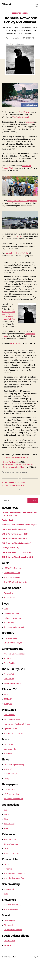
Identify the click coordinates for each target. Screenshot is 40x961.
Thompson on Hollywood (14, 627)
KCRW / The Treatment (13, 568)
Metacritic (8, 869)
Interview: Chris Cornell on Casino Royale (19, 525)
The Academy (9, 824)
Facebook (30, 122)
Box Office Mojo (10, 638)
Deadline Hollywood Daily (14, 765)
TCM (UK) (8, 699)
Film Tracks (8, 744)
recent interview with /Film (17, 253)
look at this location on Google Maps (22, 201)
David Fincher (24, 112)
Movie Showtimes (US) (13, 909)
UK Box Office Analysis (13, 643)
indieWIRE (8, 769)
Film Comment (9, 715)
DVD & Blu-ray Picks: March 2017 (15, 538)
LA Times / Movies (11, 794)
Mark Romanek (8, 312)
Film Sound (8, 925)
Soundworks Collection (13, 930)
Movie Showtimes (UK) (13, 905)
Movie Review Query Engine (15, 878)
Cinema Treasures (11, 844)
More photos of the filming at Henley (18, 464)
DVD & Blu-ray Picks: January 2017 (16, 552)
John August (9, 889)
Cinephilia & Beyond (11, 613)
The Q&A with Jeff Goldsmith (15, 582)
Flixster (7, 864)
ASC (5, 810)
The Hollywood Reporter (13, 733)
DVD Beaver (8, 679)
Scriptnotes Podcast (12, 573)
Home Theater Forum (12, 683)
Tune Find (8, 753)
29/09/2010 (30, 38)
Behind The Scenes (20, 13)
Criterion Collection (11, 674)
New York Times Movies (13, 799)
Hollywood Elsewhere (12, 618)
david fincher (9, 472)
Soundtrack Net (10, 749)
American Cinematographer (14, 654)
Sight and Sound (10, 729)
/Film (6, 609)
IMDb (6, 849)
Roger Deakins (9, 663)
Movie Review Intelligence (14, 873)
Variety (6, 778)
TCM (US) (8, 704)
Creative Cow (9, 941)
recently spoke (16, 343)
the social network (20, 472)
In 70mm (7, 658)
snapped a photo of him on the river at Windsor (9, 316)
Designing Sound (10, 920)
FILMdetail (6, 4)
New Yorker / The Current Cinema (17, 724)
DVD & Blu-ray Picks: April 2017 (15, 534)
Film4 (6, 694)
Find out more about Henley (14, 467)
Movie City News (10, 774)
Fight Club (18, 236)
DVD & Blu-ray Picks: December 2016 (17, 557)
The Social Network (20, 117)
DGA (6, 819)
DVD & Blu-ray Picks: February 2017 (16, 543)
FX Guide (7, 945)
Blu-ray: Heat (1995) (10, 548)
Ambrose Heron (16, 38)
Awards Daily (9, 593)
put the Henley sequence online (15, 457)
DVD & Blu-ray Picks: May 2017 (14, 529)
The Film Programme (12, 577)
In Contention (9, 598)
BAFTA (7, 814)
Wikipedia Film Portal (12, 853)
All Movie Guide (10, 839)
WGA (6, 828)
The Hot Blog (9, 622)
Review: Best (7, 520)
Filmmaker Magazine (12, 719)
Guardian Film (9, 789)
